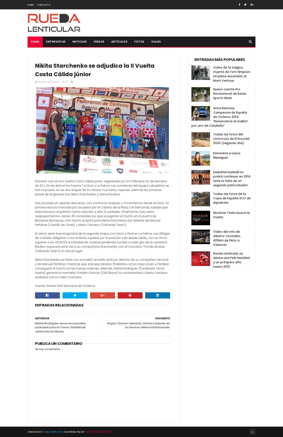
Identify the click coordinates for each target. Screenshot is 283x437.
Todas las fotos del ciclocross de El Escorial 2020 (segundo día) (231, 138)
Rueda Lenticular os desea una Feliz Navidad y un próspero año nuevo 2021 (231, 260)
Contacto (44, 4)
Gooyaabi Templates (99, 431)
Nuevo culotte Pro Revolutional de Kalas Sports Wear (229, 93)
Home (31, 4)
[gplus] (252, 4)
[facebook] (239, 4)
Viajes (156, 41)
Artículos (119, 41)
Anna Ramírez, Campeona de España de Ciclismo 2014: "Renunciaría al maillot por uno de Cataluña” (219, 117)
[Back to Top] (252, 432)
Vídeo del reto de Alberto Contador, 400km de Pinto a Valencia (227, 238)
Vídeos (99, 41)
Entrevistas (56, 41)
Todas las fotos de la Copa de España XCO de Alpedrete (232, 198)
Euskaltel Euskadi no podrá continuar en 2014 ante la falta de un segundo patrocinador (231, 178)
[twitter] (245, 4)
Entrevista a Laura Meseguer (226, 155)
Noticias (80, 41)
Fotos (139, 41)
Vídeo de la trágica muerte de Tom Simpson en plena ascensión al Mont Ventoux (231, 74)
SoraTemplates (53, 431)
